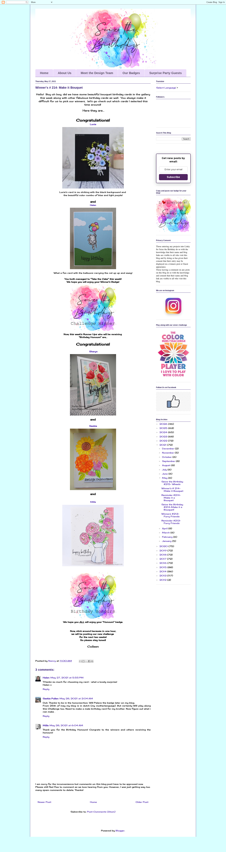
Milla (46, 725)
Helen (93, 205)
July (165, 469)
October (167, 457)
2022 (163, 440)
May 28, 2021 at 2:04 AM (76, 698)
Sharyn (93, 351)
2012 (163, 580)
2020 (164, 546)
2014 (163, 571)
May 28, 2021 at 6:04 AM (66, 725)
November (168, 452)
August (166, 465)
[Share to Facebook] (89, 661)
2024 (163, 432)
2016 (163, 563)
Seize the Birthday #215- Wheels (172, 482)
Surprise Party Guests (165, 73)
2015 (163, 567)
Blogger (120, 830)
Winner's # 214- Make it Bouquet (172, 489)
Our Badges (131, 73)
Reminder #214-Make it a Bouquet (171, 498)
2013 (163, 575)
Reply (46, 689)
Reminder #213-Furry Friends (171, 521)
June (165, 473)
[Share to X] (86, 661)
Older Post (142, 802)
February (167, 537)
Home (44, 73)
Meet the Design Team (97, 73)
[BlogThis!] (83, 661)
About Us (64, 73)
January (167, 541)
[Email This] (80, 661)
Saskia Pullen (51, 698)
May (165, 478)
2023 (163, 436)
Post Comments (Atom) (101, 811)
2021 (163, 445)
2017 (163, 559)
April (165, 528)
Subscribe (173, 177)
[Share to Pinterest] (92, 661)
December (168, 448)
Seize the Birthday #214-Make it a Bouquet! (172, 507)
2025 (163, 428)
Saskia (93, 426)
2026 (163, 424)
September (169, 461)
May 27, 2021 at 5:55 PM (66, 677)
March (166, 532)
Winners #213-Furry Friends (170, 515)
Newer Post (44, 802)
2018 (163, 554)
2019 (163, 550)
